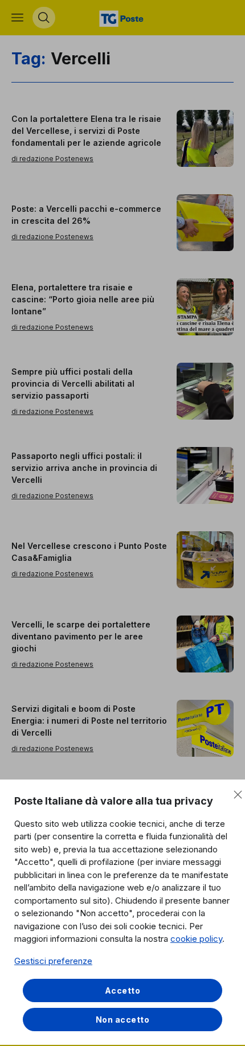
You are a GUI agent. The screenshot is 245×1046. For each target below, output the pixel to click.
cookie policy (196, 938)
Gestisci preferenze (53, 960)
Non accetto (123, 1019)
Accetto (123, 990)
